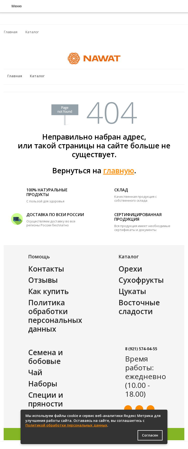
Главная (10, 32)
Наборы (42, 384)
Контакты (46, 269)
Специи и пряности (45, 399)
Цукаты (132, 291)
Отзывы (43, 280)
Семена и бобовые (45, 356)
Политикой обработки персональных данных (66, 425)
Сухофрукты (141, 280)
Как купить (48, 291)
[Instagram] (150, 409)
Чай (35, 372)
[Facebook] (128, 409)
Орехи (130, 269)
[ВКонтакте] (139, 409)
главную (118, 170)
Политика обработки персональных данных (55, 315)
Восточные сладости (139, 306)
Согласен (150, 435)
